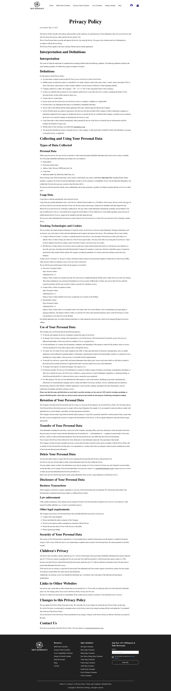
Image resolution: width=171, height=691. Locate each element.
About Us (62, 684)
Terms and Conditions (93, 684)
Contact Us (71, 684)
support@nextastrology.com (104, 468)
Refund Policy (107, 684)
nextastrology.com (79, 127)
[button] (137, 5)
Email (114, 649)
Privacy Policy (80, 684)
